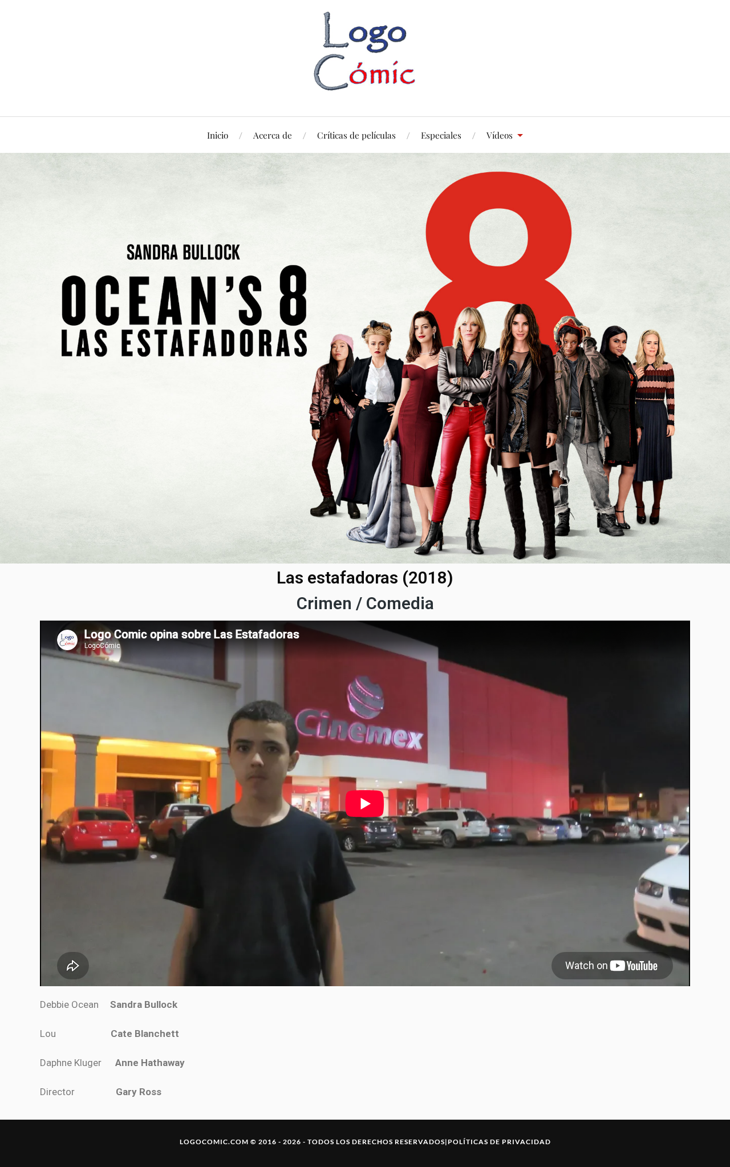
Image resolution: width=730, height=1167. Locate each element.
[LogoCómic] (365, 57)
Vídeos (499, 135)
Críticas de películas (356, 135)
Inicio (217, 135)
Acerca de (272, 135)
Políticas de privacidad (499, 1141)
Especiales (441, 135)
